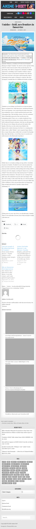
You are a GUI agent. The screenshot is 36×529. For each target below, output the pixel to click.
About (16, 2)
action (4, 462)
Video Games (29, 17)
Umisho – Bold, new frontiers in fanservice (18, 26)
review (29, 479)
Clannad (19, 468)
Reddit (19, 286)
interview (4, 477)
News (16, 17)
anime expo (29, 462)
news (3, 479)
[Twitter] (18, 13)
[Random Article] (31, 13)
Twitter (9, 286)
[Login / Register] (33, 13)
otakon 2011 (9, 479)
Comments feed (6, 506)
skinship (22, 481)
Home (11, 2)
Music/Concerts (8, 17)
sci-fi (17, 481)
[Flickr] (23, 13)
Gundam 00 (16, 475)
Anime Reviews (18, 22)
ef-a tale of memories (7, 475)
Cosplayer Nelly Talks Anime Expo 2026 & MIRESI (16, 437)
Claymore (24, 468)
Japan (10, 477)
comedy (12, 470)
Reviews (22, 17)
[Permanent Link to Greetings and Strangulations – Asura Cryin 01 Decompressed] (19, 333)
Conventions (10, 13)
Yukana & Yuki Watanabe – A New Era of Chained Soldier (17, 451)
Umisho (21, 288)
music (27, 477)
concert (18, 470)
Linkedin (27, 286)
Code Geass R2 (5, 470)
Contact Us (23, 2)
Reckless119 (13, 30)
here (24, 59)
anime (8, 462)
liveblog (15, 477)
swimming (16, 288)
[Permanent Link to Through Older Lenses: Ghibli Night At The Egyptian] (19, 360)
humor (27, 475)
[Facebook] (21, 13)
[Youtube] (26, 13)
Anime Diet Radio (21, 462)
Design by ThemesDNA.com (9, 526)
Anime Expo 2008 (15, 464)
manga (19, 477)
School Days (11, 481)
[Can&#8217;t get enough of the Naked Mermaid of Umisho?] (9, 254)
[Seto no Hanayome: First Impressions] (9, 274)
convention (24, 470)
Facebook (14, 286)
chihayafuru (5, 468)
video (14, 483)
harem (22, 475)
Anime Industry (15, 466)
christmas (12, 468)
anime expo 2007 (6, 464)
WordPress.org (6, 509)
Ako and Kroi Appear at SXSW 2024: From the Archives (17, 442)
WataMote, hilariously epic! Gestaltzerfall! (17, 414)
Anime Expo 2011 (6, 466)
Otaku (15, 479)
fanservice (10, 288)
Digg (24, 286)
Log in (3, 500)
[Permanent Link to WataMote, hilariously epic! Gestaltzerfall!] (19, 412)
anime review (23, 466)
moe (24, 477)
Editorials (22, 472)
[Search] (28, 13)
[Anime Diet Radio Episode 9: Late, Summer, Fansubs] (24, 255)
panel (19, 479)
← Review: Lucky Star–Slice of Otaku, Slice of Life (14, 423)
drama (17, 472)
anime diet (13, 462)
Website (4, 306)
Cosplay (12, 472)
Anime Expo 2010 (24, 464)
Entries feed (5, 503)
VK (22, 286)
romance (4, 481)
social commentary (7, 483)
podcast (24, 479)
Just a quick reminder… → (8, 421)
